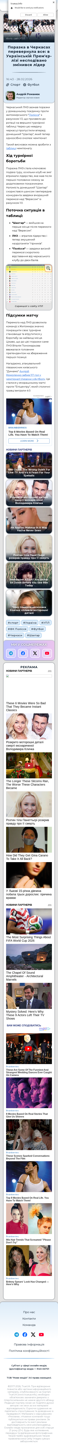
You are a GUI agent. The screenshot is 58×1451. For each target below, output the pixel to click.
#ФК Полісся (17, 629)
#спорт (13, 622)
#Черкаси (15, 635)
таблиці (11, 148)
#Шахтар (33, 635)
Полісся (34, 114)
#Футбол (37, 629)
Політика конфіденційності (29, 1351)
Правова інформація (29, 1344)
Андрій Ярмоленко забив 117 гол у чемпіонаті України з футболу (25, 375)
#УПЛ (45, 622)
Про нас (29, 1312)
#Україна (29, 622)
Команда (29, 1325)
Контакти (29, 1318)
